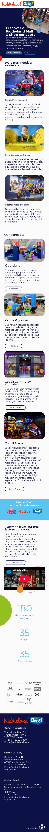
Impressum (10, 769)
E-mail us (30, 53)
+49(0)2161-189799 (16, 764)
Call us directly (14, 53)
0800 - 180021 (14, 794)
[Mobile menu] (45, 4)
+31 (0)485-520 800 (17, 740)
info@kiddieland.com (18, 742)
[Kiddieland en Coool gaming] (18, 4)
